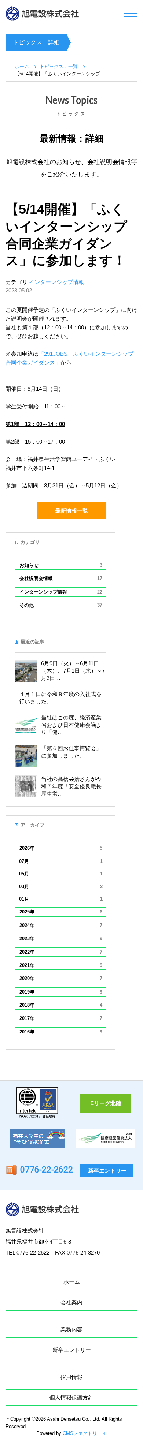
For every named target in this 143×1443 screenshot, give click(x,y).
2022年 (60, 952)
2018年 (60, 1005)
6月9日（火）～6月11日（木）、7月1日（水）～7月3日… (73, 670)
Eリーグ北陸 (105, 1103)
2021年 (60, 965)
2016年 (60, 1032)
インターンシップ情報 (56, 282)
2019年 (60, 992)
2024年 (60, 925)
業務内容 (71, 1329)
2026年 (60, 848)
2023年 (60, 938)
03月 (61, 886)
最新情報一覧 (71, 511)
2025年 (60, 912)
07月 (61, 861)
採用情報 (71, 1377)
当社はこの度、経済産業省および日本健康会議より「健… (71, 724)
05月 (61, 873)
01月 (61, 899)
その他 (60, 605)
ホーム (22, 66)
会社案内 (71, 1302)
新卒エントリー (107, 1170)
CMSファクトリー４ (85, 1433)
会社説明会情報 (60, 578)
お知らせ (60, 565)
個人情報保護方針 (72, 1397)
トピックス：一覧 (59, 66)
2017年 (60, 1018)
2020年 (60, 978)
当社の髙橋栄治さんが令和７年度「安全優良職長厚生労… (71, 786)
